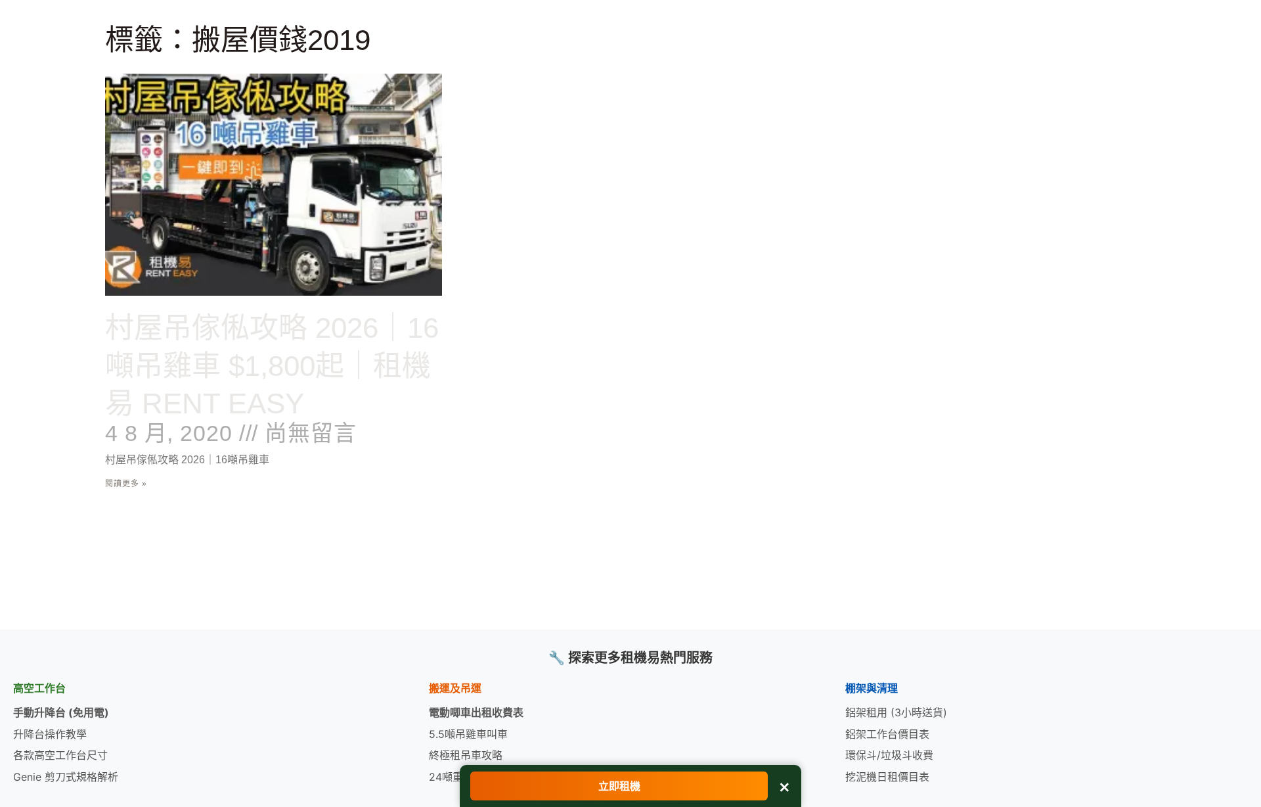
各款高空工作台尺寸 (60, 755)
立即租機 (619, 786)
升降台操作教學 (50, 734)
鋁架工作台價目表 (887, 734)
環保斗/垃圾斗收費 (889, 755)
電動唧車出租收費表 (476, 712)
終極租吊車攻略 (465, 755)
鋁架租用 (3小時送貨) (896, 712)
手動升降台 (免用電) (61, 712)
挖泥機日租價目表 (887, 776)
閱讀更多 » (126, 483)
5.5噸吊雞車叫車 (468, 734)
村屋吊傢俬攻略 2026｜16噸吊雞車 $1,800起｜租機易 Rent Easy (272, 365)
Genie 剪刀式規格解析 (65, 776)
